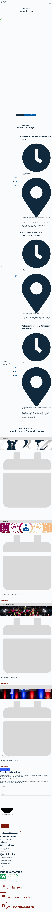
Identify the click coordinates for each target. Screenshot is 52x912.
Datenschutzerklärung (6, 860)
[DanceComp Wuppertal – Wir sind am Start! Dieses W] (26, 37)
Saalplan (3, 868)
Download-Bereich (5, 863)
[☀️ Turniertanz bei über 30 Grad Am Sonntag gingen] (47, 41)
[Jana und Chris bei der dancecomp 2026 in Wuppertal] (5, 27)
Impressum (3, 866)
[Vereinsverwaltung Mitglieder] (9, 878)
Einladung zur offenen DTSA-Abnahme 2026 (11, 512)
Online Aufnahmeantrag (6, 857)
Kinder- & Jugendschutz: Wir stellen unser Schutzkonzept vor (14, 594)
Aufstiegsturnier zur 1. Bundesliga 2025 (9, 677)
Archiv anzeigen (5, 769)
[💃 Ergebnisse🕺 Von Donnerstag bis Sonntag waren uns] (15, 68)
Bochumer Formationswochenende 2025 (10, 760)
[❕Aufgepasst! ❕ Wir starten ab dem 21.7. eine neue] (36, 35)
